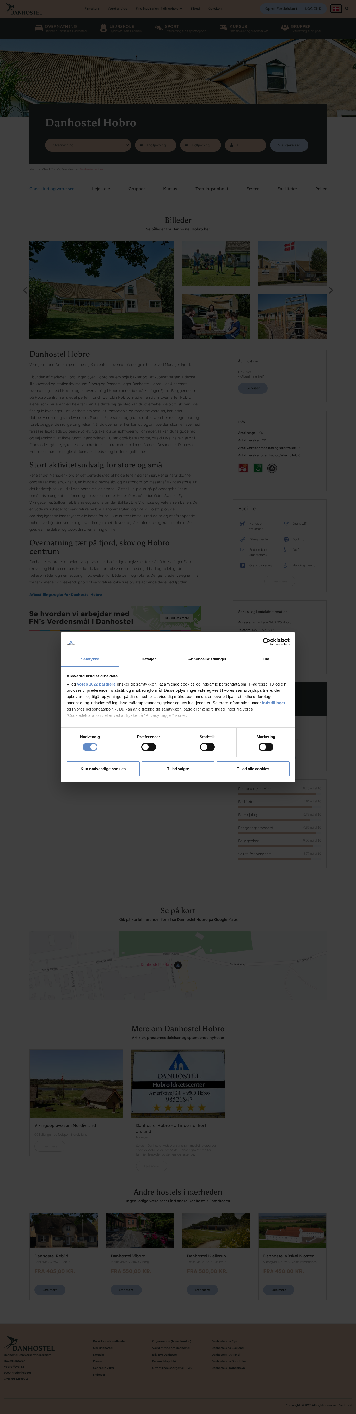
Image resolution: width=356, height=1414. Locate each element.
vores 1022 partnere (96, 684)
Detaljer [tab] (149, 659)
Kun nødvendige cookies (103, 768)
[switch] (148, 747)
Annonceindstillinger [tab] (207, 659)
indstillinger (274, 703)
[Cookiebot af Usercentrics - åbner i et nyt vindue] (267, 642)
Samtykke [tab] (90, 659)
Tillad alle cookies (253, 768)
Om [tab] (266, 659)
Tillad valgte (178, 768)
